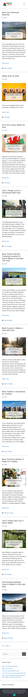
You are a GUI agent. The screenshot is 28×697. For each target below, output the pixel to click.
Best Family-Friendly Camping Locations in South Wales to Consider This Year (13, 257)
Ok (14, 694)
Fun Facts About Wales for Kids (13, 126)
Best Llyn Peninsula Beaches (10, 13)
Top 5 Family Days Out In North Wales (13, 522)
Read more (5, 63)
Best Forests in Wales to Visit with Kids (12, 329)
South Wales (8, 320)
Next (8, 646)
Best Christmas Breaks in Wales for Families (13, 460)
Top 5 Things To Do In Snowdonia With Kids (11, 191)
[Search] (24, 654)
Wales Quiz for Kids (10, 76)
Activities (7, 117)
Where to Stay (8, 513)
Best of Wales (8, 384)
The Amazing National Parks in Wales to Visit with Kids (13, 584)
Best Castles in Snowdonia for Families (13, 392)
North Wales (8, 68)
